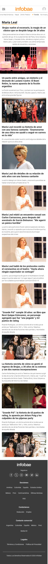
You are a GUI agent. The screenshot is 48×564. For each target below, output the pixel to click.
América (9, 487)
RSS (24, 499)
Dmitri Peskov (24, 15)
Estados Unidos (36, 487)
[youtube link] (26, 475)
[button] (3, 9)
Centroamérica (23, 493)
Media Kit (24, 531)
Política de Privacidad (33, 544)
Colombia (17, 487)
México (8, 493)
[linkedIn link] (37, 475)
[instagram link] (21, 475)
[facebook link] (11, 475)
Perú (14, 493)
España (25, 487)
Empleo (28, 512)
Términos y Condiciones (15, 544)
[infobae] (24, 9)
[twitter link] (16, 475)
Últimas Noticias (37, 493)
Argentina (9, 525)
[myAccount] (44, 9)
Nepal (16, 15)
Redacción (20, 512)
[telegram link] (32, 475)
